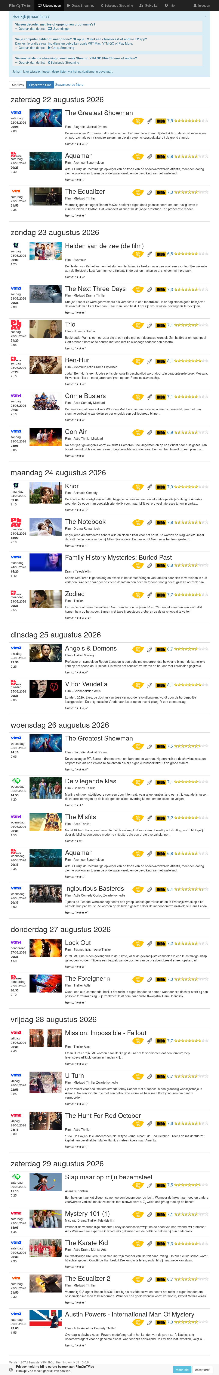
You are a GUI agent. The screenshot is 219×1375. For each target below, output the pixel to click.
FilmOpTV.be (20, 5)
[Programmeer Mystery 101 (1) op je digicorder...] (138, 1214)
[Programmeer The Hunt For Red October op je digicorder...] (138, 1123)
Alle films (18, 85)
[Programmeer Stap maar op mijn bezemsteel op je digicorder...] (138, 1185)
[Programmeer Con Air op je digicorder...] (138, 432)
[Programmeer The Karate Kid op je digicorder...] (138, 1243)
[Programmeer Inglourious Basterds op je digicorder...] (138, 889)
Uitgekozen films (40, 85)
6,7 (170, 649)
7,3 (170, 192)
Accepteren (202, 1370)
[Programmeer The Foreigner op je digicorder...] (138, 979)
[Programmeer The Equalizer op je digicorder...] (138, 192)
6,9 (170, 432)
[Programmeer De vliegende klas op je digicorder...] (138, 782)
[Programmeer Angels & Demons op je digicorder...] (138, 649)
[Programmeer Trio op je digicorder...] (138, 325)
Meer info (182, 1370)
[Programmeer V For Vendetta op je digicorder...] (138, 685)
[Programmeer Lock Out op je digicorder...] (138, 943)
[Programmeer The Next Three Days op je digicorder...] (138, 289)
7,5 (170, 120)
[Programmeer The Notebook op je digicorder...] (138, 522)
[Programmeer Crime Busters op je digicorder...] (138, 396)
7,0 (170, 487)
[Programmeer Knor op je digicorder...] (138, 487)
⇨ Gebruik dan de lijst (55, 26)
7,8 (170, 522)
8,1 (170, 361)
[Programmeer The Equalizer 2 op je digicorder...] (138, 1279)
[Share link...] (150, 120)
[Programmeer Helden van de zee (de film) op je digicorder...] (138, 253)
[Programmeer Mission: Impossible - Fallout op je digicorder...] (138, 1041)
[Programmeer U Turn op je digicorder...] (138, 1076)
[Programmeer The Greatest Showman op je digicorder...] (138, 120)
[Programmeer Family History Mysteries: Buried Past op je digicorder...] (138, 565)
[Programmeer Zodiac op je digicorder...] (138, 594)
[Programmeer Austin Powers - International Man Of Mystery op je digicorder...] (138, 1322)
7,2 (170, 817)
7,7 (170, 594)
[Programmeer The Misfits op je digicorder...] (138, 817)
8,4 (170, 889)
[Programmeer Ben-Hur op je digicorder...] (138, 361)
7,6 (170, 1123)
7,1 (170, 325)
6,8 (170, 156)
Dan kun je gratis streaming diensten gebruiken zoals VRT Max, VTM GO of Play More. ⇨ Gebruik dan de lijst (81, 43)
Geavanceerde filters (69, 84)
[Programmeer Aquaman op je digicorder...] (138, 156)
